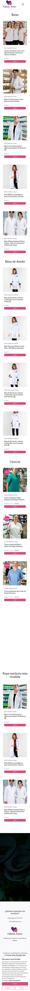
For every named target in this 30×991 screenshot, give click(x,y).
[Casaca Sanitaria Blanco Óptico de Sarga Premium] (15, 515)
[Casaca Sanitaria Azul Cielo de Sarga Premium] (15, 562)
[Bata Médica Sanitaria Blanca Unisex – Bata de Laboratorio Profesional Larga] (15, 212)
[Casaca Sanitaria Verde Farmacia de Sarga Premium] (15, 469)
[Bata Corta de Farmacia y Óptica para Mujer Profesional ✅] (15, 117)
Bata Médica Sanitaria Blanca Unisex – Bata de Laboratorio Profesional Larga (14, 243)
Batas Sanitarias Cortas (10, 48)
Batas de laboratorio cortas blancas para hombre (13, 100)
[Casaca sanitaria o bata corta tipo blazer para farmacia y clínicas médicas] (15, 22)
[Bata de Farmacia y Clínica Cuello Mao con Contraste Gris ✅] (15, 412)
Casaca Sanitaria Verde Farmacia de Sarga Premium (14, 499)
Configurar (8, 988)
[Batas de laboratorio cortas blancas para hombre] (15, 70)
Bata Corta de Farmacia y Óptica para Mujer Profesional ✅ (15, 148)
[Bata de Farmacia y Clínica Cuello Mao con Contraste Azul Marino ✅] (15, 364)
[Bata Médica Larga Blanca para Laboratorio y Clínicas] (15, 165)
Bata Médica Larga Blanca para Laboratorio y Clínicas (14, 195)
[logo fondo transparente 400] (15, 927)
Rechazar (21, 988)
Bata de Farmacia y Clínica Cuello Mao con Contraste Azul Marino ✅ (13, 395)
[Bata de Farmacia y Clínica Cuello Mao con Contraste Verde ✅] (15, 268)
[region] (15, 974)
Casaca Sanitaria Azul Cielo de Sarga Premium (15, 592)
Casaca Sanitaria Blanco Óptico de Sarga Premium (13, 545)
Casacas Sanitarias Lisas (10, 495)
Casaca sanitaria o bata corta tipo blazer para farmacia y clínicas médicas (14, 52)
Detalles (15, 61)
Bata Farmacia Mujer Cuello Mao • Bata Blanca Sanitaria (14, 347)
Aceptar (15, 983)
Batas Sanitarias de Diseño (11, 295)
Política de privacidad (14, 980)
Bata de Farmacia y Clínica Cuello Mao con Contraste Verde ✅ (13, 299)
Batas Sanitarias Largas (10, 191)
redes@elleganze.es (15, 921)
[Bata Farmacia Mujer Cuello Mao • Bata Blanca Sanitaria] (15, 317)
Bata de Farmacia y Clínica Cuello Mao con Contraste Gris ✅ (13, 443)
